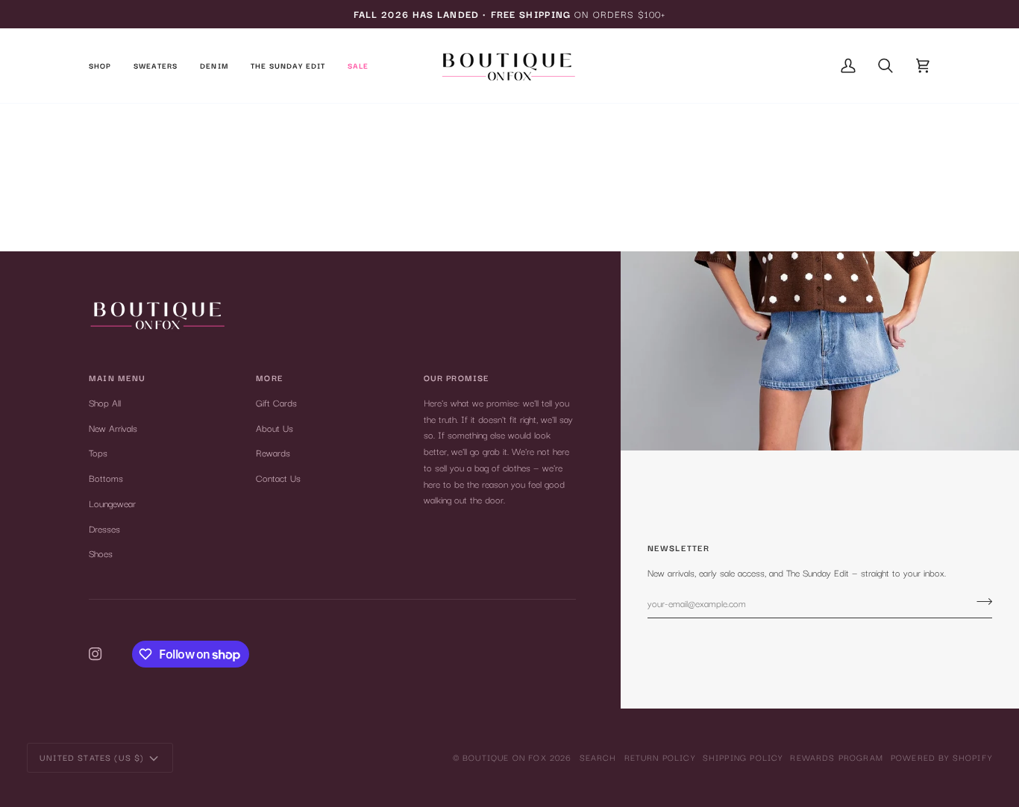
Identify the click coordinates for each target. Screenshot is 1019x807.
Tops (98, 452)
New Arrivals (113, 428)
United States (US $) (92, 757)
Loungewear (112, 503)
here (556, 216)
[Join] (980, 601)
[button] (105, 65)
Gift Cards (276, 402)
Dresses (104, 528)
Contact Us (278, 478)
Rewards (273, 452)
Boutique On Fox (505, 757)
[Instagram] (95, 654)
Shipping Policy (743, 757)
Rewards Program (836, 757)
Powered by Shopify (941, 757)
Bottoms (106, 478)
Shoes (101, 553)
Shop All (105, 402)
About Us (274, 428)
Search (598, 757)
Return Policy (659, 757)
